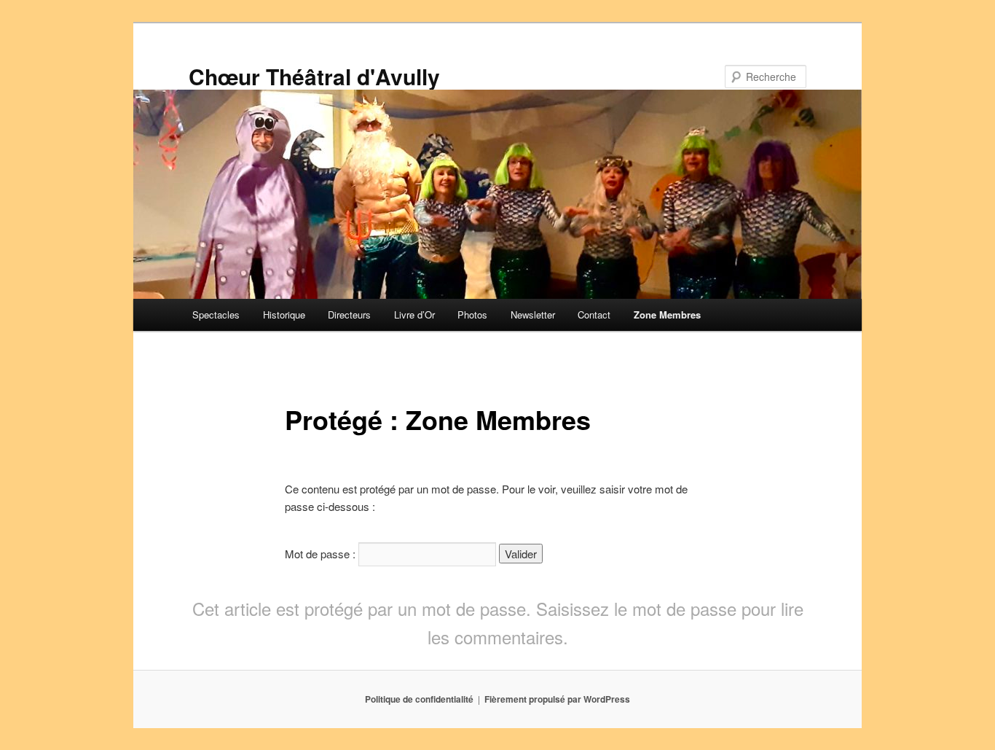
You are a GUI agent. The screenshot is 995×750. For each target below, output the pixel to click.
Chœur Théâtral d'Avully (314, 76)
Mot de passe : (321, 553)
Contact (594, 314)
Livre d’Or (414, 314)
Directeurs (349, 314)
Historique (284, 314)
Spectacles (216, 314)
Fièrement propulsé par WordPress (557, 699)
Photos (472, 314)
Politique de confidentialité (419, 699)
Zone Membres (667, 314)
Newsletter (533, 314)
